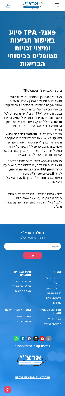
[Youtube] (42, 338)
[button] (56, 4)
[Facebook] (29, 338)
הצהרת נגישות (41, 377)
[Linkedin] (23, 338)
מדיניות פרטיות (24, 377)
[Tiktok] (49, 338)
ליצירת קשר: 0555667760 (32, 346)
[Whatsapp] (16, 338)
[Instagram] (36, 338)
